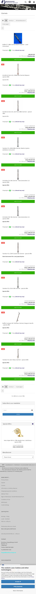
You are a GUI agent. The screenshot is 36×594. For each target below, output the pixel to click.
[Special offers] (32, 424)
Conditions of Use (5, 499)
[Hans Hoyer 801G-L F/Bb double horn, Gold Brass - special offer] (18, 432)
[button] (3, 20)
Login (18, 414)
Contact (3, 485)
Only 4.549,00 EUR (18, 446)
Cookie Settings (5, 505)
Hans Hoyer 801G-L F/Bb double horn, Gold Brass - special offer (18, 441)
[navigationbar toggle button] (34, 2)
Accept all (18, 581)
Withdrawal (4, 502)
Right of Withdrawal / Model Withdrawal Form (12, 496)
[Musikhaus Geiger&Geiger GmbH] (9, 2)
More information (18, 590)
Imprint (3, 482)
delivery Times (4, 494)
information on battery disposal (9, 488)
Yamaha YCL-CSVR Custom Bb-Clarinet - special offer (17, 253)
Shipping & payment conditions (9, 491)
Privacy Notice (4, 480)
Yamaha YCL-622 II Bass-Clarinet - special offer (16, 360)
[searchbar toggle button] (25, 2)
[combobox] (11, 20)
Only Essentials (18, 586)
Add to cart (18, 59)
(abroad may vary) (19, 50)
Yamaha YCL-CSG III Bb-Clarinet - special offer (15, 288)
